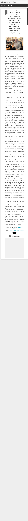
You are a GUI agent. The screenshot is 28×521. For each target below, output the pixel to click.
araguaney (12, 230)
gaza (21, 230)
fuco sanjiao (16, 230)
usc (23, 230)
